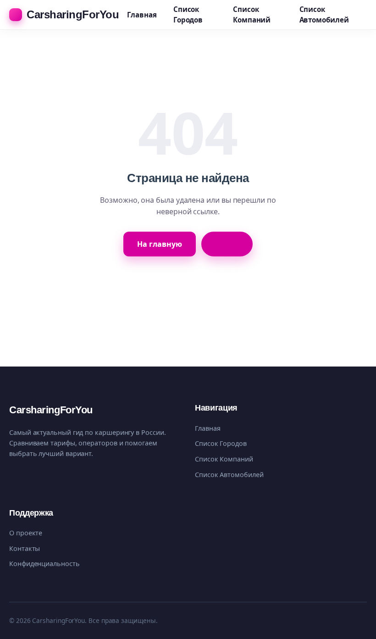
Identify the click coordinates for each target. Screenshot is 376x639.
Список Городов (188, 14)
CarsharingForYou (73, 14)
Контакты (24, 548)
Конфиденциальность (44, 563)
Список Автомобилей (324, 14)
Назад (227, 244)
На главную (159, 244)
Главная (141, 14)
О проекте (25, 532)
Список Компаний (252, 14)
